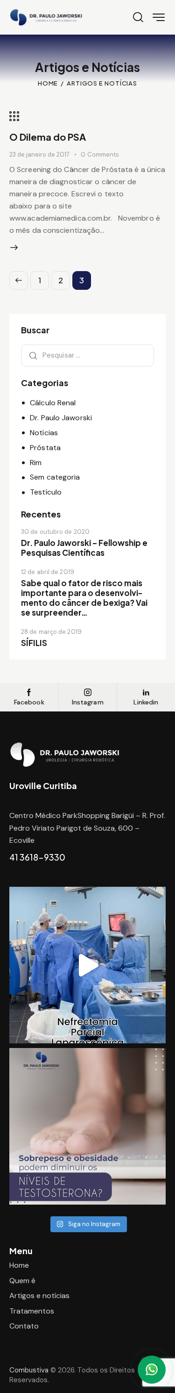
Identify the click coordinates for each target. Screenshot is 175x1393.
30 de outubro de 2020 (55, 532)
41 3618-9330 (37, 857)
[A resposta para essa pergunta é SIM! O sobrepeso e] (87, 1126)
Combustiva (29, 1370)
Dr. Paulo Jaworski (61, 418)
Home (48, 83)
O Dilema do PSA (47, 137)
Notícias (44, 433)
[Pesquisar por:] (87, 355)
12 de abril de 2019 (47, 572)
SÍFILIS (34, 643)
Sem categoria (55, 477)
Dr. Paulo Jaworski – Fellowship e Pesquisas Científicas (84, 548)
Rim (36, 462)
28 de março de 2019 (51, 632)
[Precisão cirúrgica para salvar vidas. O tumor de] (87, 965)
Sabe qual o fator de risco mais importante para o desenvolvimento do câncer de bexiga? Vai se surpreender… (84, 598)
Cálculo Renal (53, 403)
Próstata (45, 447)
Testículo (46, 492)
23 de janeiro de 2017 (39, 154)
